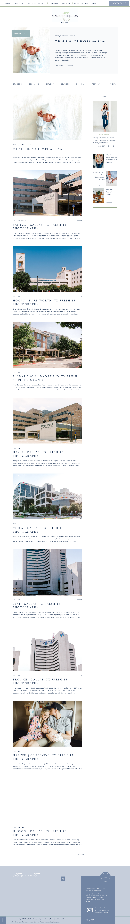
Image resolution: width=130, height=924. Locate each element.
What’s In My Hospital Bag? (80, 40)
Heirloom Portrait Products (109, 191)
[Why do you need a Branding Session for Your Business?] (109, 168)
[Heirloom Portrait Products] (109, 202)
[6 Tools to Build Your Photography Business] (101, 185)
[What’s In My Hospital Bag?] (70, 65)
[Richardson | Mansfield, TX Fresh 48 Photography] (79, 372)
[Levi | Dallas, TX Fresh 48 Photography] (79, 599)
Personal (72, 36)
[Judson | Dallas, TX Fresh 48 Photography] (79, 827)
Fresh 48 (58, 36)
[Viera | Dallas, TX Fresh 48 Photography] (79, 523)
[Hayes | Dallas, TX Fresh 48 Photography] (79, 448)
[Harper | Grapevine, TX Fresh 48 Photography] (79, 751)
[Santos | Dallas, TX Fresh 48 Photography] (79, 220)
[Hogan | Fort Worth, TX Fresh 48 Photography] (79, 296)
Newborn (65, 36)
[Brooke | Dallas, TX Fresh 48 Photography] (79, 675)
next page (81, 854)
